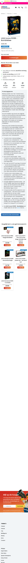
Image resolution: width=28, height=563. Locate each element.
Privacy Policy (17, 512)
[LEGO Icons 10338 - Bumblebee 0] (14, 25)
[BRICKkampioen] (5, 7)
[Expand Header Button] (26, 7)
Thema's (9, 13)
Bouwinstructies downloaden (11, 214)
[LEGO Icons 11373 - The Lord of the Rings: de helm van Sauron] (21, 230)
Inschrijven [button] (20, 506)
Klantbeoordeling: (9, 80)
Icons (15, 13)
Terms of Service (7, 514)
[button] (16, 7)
